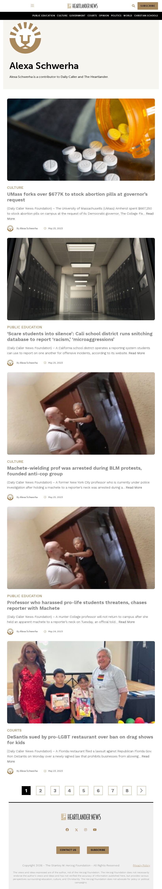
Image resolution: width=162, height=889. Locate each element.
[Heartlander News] (83, 6)
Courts (92, 15)
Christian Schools (146, 15)
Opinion (104, 15)
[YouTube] (94, 829)
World (127, 15)
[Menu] (33, 6)
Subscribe (147, 6)
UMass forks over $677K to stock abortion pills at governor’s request (77, 197)
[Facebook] (67, 829)
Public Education (43, 15)
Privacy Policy (141, 865)
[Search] (133, 6)
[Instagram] (86, 829)
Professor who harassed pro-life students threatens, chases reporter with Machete (77, 605)
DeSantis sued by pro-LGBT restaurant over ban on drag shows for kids (80, 739)
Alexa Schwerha (29, 228)
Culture (62, 15)
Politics (116, 15)
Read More (137, 353)
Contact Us (68, 850)
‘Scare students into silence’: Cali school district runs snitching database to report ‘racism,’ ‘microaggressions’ (80, 336)
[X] (76, 829)
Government (77, 15)
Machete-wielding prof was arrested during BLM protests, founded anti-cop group (74, 471)
